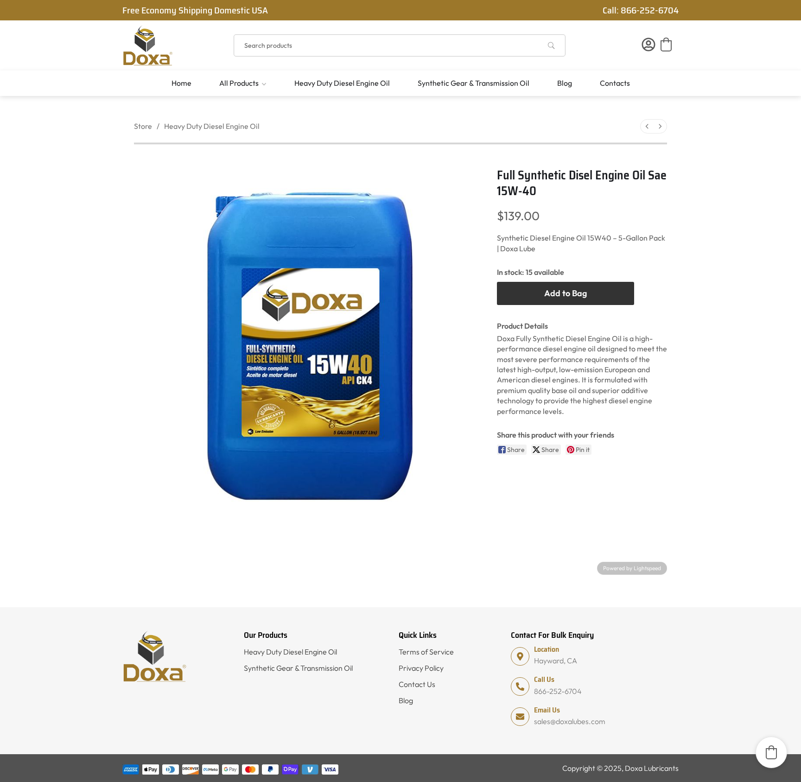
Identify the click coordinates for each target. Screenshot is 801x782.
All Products (239, 83)
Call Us (544, 679)
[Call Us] (520, 686)
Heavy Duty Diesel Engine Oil (342, 83)
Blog (564, 83)
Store (143, 126)
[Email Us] (520, 716)
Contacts (615, 83)
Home (181, 83)
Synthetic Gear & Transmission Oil (473, 83)
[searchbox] (400, 45)
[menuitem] (647, 126)
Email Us (547, 710)
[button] (666, 44)
